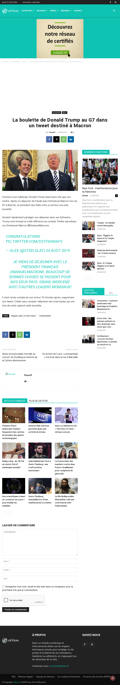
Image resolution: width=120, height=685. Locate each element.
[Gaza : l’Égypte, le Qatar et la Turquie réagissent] (88, 238)
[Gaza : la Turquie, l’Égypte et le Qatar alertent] (88, 266)
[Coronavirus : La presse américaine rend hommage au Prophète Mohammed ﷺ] (88, 303)
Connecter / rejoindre (31, 2)
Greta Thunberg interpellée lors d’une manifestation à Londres (39, 499)
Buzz (25, 61)
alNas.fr (16, 682)
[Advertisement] (60, 87)
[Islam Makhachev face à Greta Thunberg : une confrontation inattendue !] (39, 450)
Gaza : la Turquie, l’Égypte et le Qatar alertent (105, 266)
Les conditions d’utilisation (69, 676)
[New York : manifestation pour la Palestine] (100, 171)
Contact (78, 10)
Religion (41, 10)
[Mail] (26, 381)
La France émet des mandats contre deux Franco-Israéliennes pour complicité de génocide (65, 467)
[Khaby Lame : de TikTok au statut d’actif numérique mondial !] (13, 451)
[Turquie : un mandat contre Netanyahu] (88, 225)
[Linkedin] (71, 139)
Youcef (52, 132)
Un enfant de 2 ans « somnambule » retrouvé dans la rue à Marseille (60, 355)
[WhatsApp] (63, 139)
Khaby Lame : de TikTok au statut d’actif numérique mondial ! (13, 464)
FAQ (13, 676)
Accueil (5, 61)
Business (65, 10)
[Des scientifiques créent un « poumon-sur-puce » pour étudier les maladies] (13, 486)
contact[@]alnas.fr (59, 665)
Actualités (27, 10)
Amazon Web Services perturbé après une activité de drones (38, 429)
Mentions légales (25, 676)
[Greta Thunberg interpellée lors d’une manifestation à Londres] (39, 486)
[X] (115, 2)
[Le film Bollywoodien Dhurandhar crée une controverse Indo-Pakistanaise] (66, 486)
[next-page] (9, 512)
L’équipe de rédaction (45, 676)
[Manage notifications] (112, 678)
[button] (114, 10)
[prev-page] (4, 512)
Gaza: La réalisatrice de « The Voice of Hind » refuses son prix (66, 429)
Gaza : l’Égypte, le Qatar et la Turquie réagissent (105, 238)
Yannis (85, 195)
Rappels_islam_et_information (23, 316)
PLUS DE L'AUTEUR (38, 401)
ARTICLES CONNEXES (14, 401)
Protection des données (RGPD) (96, 676)
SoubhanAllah (45, 316)
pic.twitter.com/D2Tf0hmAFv (34, 241)
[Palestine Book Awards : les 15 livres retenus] (88, 253)
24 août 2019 (58, 250)
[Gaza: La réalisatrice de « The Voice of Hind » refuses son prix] (66, 415)
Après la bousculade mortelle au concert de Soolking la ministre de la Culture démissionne (19, 357)
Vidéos (53, 10)
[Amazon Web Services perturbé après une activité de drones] (39, 415)
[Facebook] (110, 2)
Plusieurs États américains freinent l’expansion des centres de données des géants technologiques (13, 432)
